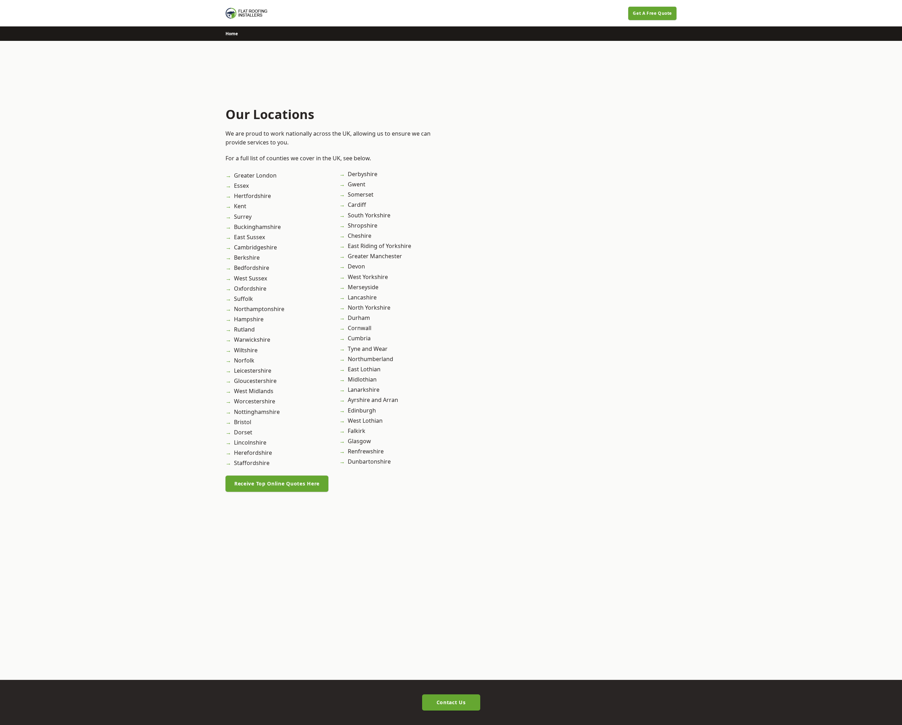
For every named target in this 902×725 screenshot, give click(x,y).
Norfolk (244, 360)
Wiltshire (246, 350)
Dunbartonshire (369, 461)
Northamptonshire (259, 309)
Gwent (356, 184)
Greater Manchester (375, 256)
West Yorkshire (368, 277)
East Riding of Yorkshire (379, 246)
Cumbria (359, 338)
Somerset (360, 194)
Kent (240, 206)
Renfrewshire (366, 451)
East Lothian (364, 369)
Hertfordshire (252, 196)
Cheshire (359, 236)
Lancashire (362, 297)
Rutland (244, 329)
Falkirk (356, 431)
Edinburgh (362, 410)
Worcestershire (254, 401)
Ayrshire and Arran (373, 400)
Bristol (242, 422)
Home (232, 34)
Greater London (255, 175)
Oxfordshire (250, 288)
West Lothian (365, 421)
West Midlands (253, 391)
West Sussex (250, 278)
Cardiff (357, 205)
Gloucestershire (255, 381)
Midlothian (362, 379)
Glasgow (359, 441)
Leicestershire (252, 370)
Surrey (243, 217)
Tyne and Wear (368, 349)
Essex (241, 186)
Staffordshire (252, 463)
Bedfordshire (251, 268)
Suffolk (243, 299)
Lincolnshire (250, 442)
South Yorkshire (369, 215)
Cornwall (359, 328)
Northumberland (370, 359)
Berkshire (247, 257)
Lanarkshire (363, 390)
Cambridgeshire (255, 247)
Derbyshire (362, 174)
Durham (359, 318)
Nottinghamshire (257, 412)
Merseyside (363, 287)
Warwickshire (252, 339)
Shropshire (362, 225)
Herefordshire (253, 453)
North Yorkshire (369, 307)
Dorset (243, 432)
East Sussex (249, 237)
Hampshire (249, 319)
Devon (356, 266)
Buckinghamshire (257, 227)
